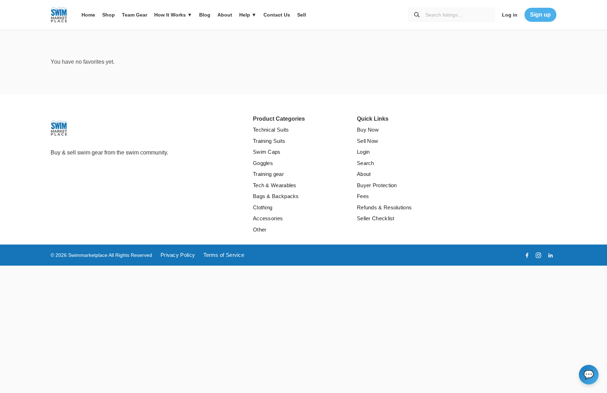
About (364, 174)
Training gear (268, 174)
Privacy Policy (178, 255)
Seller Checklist (375, 218)
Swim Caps (267, 152)
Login (363, 152)
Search (365, 163)
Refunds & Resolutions (384, 207)
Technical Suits (271, 130)
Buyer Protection (377, 185)
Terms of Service (223, 255)
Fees (363, 196)
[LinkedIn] (550, 255)
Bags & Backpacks (276, 196)
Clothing (262, 207)
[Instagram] (538, 255)
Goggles (263, 163)
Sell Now (367, 141)
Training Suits (269, 141)
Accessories (268, 218)
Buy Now (368, 130)
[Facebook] (527, 255)
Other (260, 230)
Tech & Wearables (274, 185)
